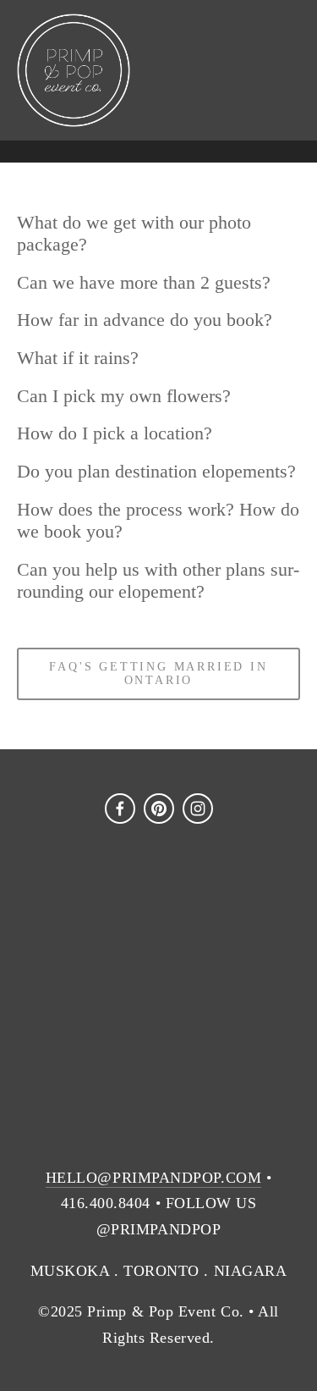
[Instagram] (198, 808)
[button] (52, 924)
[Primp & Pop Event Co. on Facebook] (120, 808)
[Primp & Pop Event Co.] (159, 808)
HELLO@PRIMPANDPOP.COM (153, 1177)
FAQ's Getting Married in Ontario (158, 673)
